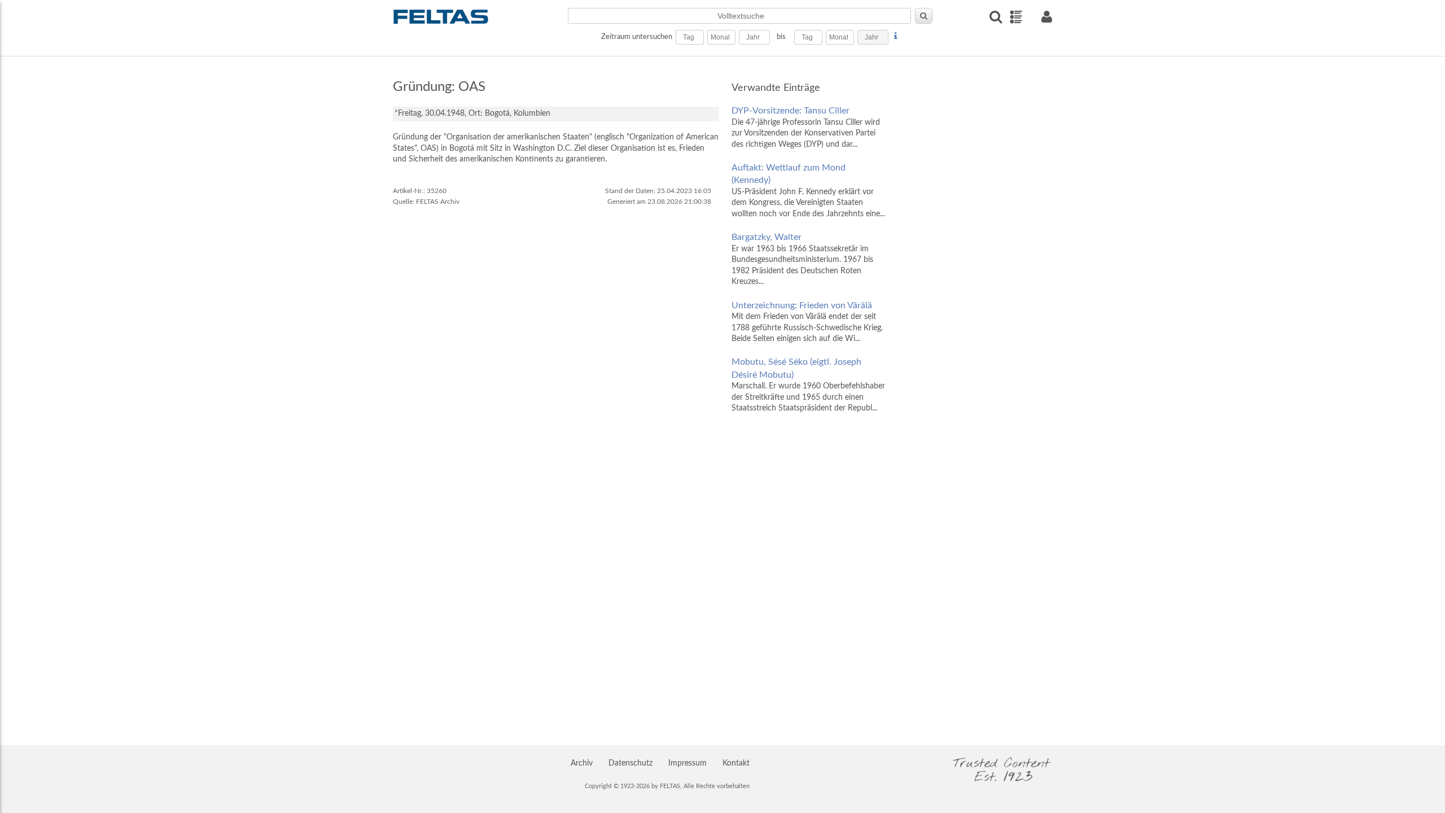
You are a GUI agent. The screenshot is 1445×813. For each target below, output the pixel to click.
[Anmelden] (1046, 17)
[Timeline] (1015, 17)
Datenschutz (630, 763)
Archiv (582, 763)
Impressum (687, 763)
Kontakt (736, 763)
